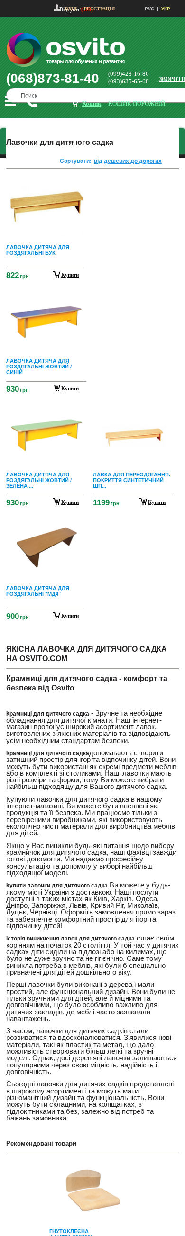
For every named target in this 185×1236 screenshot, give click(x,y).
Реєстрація (99, 8)
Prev (91, 1166)
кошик (91, 103)
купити (70, 275)
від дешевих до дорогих (128, 161)
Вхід (71, 8)
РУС (149, 8)
